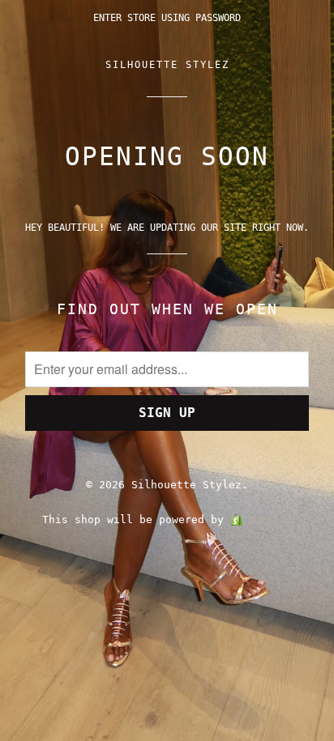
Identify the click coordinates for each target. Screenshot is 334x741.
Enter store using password (167, 17)
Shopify (270, 519)
